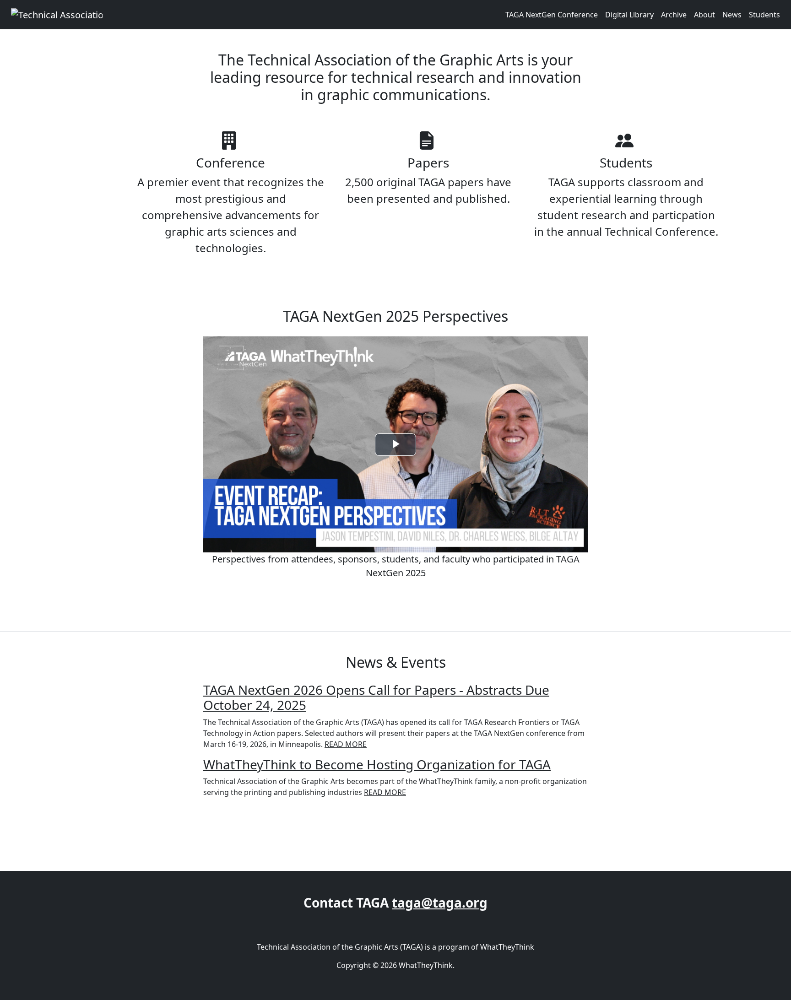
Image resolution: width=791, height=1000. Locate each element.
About (704, 15)
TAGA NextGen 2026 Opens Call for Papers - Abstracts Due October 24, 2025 (376, 697)
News (732, 15)
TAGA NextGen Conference (551, 15)
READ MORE (346, 744)
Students (764, 15)
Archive (674, 15)
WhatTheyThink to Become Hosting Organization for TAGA (377, 764)
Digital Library (629, 15)
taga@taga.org (440, 902)
